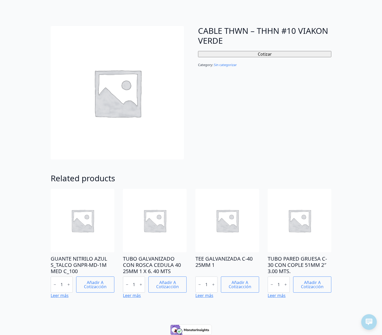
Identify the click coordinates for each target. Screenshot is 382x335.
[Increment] (68, 284)
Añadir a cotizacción (95, 284)
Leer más (60, 295)
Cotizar (265, 54)
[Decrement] (55, 284)
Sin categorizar (225, 64)
